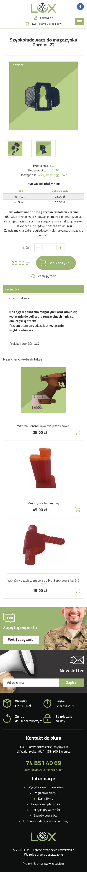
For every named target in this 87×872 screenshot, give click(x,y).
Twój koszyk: (47, 24)
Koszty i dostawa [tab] (17, 298)
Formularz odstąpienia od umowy (45, 821)
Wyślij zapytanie (21, 639)
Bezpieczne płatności (45, 804)
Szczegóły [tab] (12, 289)
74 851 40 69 (43, 762)
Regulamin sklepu (45, 793)
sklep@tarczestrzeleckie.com (44, 769)
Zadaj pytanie (47, 276)
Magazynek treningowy (43, 503)
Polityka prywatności (45, 810)
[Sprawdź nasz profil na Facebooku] (80, 6)
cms (39, 863)
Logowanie (46, 18)
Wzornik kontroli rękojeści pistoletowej (43, 426)
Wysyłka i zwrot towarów (45, 787)
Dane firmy (45, 798)
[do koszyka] (77, 432)
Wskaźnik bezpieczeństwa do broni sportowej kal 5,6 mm (43, 582)
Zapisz (71, 682)
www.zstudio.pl (54, 863)
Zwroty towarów (45, 815)
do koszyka (60, 262)
